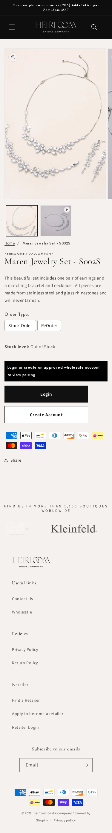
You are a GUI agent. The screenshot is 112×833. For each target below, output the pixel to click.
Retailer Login (25, 727)
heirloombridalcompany (53, 813)
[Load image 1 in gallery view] (21, 220)
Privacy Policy (25, 649)
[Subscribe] (85, 765)
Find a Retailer (26, 700)
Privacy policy (65, 820)
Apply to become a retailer (38, 713)
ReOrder (49, 325)
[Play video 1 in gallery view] (56, 220)
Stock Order (20, 325)
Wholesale (22, 612)
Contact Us (22, 598)
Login (46, 394)
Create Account (46, 414)
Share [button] (16, 460)
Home (9, 243)
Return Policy (25, 662)
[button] (12, 27)
